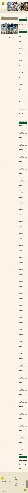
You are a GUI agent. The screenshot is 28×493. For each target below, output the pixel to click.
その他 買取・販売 (22, 484)
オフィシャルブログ (17, 488)
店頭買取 (16, 484)
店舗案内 (19, 1)
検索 (26, 17)
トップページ (4, 1)
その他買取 (16, 483)
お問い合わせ (23, 1)
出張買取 (12, 1)
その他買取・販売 (16, 1)
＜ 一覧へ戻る (2, 16)
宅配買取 (18, 484)
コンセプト (9, 1)
